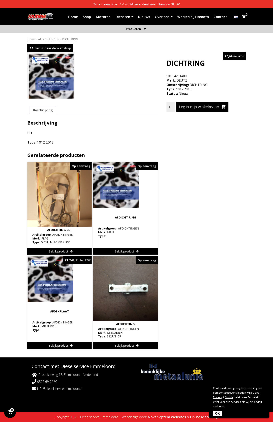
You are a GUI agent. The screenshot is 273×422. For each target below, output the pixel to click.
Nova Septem (159, 417)
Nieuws (144, 16)
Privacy (217, 397)
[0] (244, 16)
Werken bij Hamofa (193, 16)
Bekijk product (59, 251)
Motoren (103, 16)
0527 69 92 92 (47, 381)
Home (73, 16)
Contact (220, 16)
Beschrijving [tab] (43, 110)
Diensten (122, 16)
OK (217, 413)
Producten (133, 29)
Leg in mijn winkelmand (199, 106)
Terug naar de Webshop (52, 48)
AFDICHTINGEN (49, 39)
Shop (87, 16)
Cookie (229, 397)
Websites (178, 417)
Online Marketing (204, 417)
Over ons (162, 16)
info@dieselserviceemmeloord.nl (59, 388)
